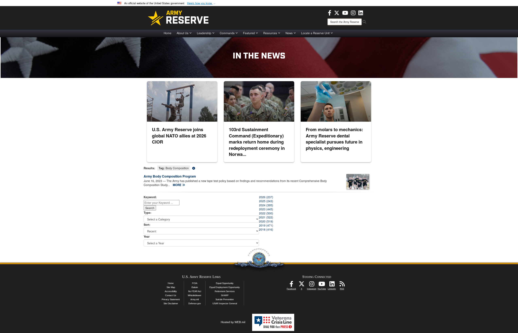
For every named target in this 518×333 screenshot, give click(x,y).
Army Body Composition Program (170, 176)
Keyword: (150, 197)
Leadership (204, 33)
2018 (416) (266, 229)
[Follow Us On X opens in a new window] (301, 285)
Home (167, 33)
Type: (147, 213)
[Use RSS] (342, 285)
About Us (182, 33)
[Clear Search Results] (259, 167)
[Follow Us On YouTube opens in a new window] (322, 285)
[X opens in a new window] (336, 12)
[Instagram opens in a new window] (353, 12)
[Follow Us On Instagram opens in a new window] (312, 285)
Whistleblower (194, 295)
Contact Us (170, 295)
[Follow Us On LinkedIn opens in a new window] (332, 285)
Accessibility (171, 291)
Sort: (147, 224)
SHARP (224, 295)
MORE (177, 185)
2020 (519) (266, 221)
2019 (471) (266, 225)
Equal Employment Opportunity (224, 287)
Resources (270, 33)
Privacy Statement (171, 299)
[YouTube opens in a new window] (345, 12)
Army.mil (194, 299)
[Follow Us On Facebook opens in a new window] (291, 285)
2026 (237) (266, 197)
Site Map (171, 287)
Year (147, 236)
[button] (201, 3)
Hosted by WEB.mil (233, 322)
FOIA (194, 283)
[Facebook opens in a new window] (329, 12)
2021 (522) (266, 217)
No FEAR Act (194, 291)
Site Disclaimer (170, 303)
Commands (227, 33)
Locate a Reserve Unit (315, 33)
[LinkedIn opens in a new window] (360, 12)
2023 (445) (266, 209)
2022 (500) (266, 213)
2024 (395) (266, 205)
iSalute (194, 287)
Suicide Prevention (224, 299)
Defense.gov (194, 303)
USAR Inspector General (224, 303)
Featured (249, 33)
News (289, 33)
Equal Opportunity (225, 283)
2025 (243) (266, 201)
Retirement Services (225, 291)
